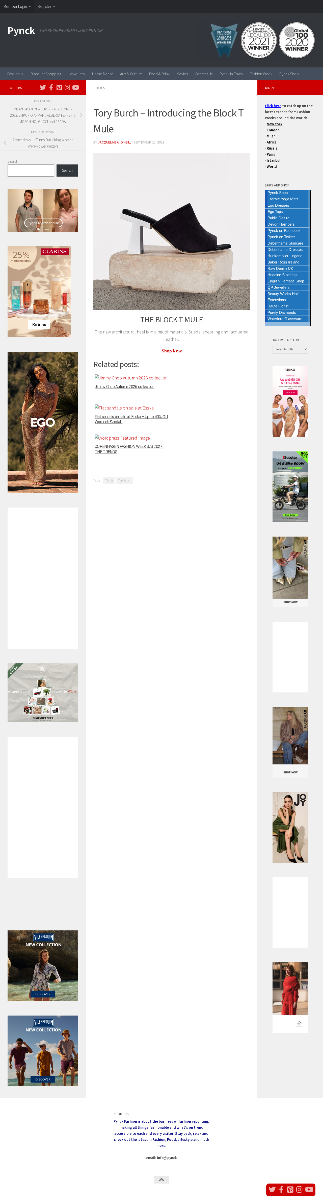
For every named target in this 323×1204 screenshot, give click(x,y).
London (273, 130)
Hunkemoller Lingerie (284, 256)
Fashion (13, 73)
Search (13, 161)
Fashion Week (261, 73)
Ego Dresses (278, 205)
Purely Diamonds (281, 312)
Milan (271, 136)
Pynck (21, 30)
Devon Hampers (281, 224)
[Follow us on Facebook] (51, 87)
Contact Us (203, 73)
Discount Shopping (46, 73)
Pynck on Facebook (284, 230)
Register (44, 6)
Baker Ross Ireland (283, 262)
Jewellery (76, 73)
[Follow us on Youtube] (75, 87)
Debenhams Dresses (285, 249)
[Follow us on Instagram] (67, 87)
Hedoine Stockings (283, 275)
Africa (272, 142)
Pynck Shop (289, 73)
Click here (273, 105)
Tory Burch (124, 480)
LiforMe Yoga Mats (283, 199)
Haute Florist (277, 306)
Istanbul (273, 160)
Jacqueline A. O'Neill (114, 142)
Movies (182, 73)
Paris (271, 154)
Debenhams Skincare (285, 243)
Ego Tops (275, 211)
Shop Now (172, 351)
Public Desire (278, 218)
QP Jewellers (278, 287)
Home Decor (102, 73)
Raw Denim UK (280, 268)
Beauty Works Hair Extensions (283, 297)
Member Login (15, 6)
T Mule (109, 480)
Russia (272, 148)
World (272, 166)
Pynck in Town (231, 73)
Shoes (99, 87)
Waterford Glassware (284, 319)
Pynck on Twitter (281, 237)
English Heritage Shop (285, 281)
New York (274, 124)
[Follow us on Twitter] (43, 87)
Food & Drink (159, 73)
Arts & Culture (131, 73)
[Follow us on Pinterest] (59, 87)
